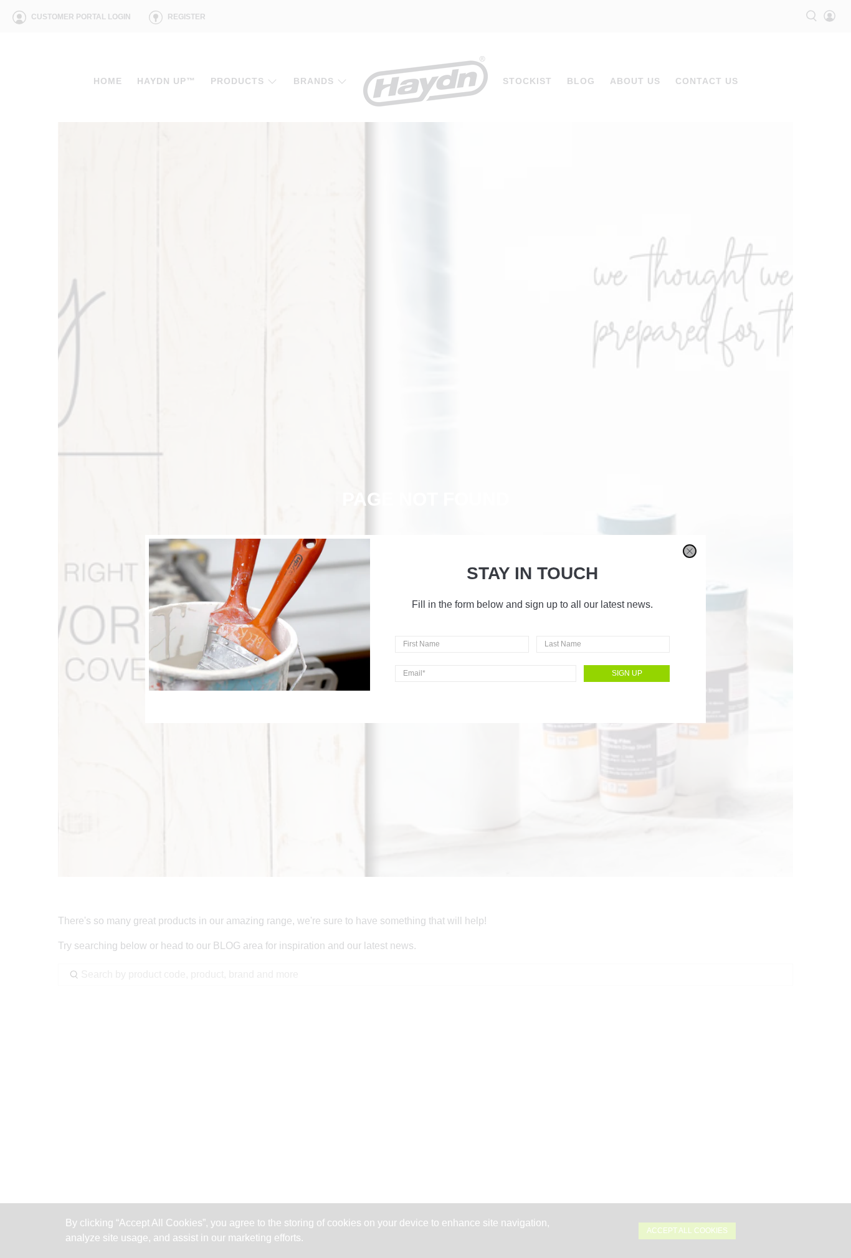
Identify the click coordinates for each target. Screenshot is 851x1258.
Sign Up (627, 673)
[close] (689, 551)
